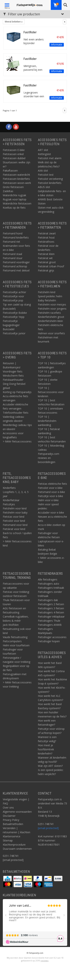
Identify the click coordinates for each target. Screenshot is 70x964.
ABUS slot (44, 187)
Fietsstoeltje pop (13, 300)
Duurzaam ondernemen (17, 848)
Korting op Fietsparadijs (17, 392)
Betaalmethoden (13, 824)
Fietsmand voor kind (15, 525)
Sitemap (8, 840)
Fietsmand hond (12, 233)
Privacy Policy (11, 820)
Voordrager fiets (12, 371)
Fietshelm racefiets (49, 312)
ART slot (43, 150)
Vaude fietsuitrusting (15, 637)
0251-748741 (11, 856)
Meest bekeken (13, 21)
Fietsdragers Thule (49, 620)
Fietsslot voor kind (14, 521)
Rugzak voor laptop (14, 199)
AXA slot (43, 170)
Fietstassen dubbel (14, 158)
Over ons (8, 807)
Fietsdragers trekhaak (51, 587)
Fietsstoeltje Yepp (13, 317)
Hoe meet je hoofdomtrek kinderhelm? (46, 749)
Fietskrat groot (47, 262)
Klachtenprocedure (14, 844)
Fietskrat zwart (47, 233)
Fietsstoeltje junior (14, 333)
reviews (44, 960)
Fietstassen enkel (13, 154)
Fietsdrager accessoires (52, 637)
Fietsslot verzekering (50, 179)
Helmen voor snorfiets (51, 333)
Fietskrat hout (46, 237)
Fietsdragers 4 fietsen (51, 612)
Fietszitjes (9, 504)
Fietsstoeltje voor (13, 296)
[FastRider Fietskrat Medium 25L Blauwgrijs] (13, 36)
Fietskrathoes (46, 241)
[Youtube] (16, 127)
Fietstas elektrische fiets (52, 483)
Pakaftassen (10, 170)
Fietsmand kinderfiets (16, 237)
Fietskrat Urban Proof (51, 266)
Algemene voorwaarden (17, 811)
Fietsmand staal (12, 254)
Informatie (56, 44)
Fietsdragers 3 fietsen (51, 608)
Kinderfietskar (11, 500)
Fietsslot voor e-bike (50, 488)
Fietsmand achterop (15, 266)
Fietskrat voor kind (14, 529)
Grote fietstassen (13, 187)
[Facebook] (9, 127)
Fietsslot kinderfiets (49, 183)
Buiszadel (8, 329)
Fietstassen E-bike (14, 150)
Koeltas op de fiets (14, 207)
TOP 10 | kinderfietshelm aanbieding (47, 421)
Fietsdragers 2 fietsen (51, 604)
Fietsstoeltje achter (14, 292)
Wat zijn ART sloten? (50, 766)
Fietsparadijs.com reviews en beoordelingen (48, 458)
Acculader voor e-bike (51, 512)
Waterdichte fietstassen (17, 203)
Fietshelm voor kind (15, 508)
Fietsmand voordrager (16, 262)
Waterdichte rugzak (14, 195)
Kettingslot (44, 154)
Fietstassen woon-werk (17, 183)
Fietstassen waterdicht (16, 174)
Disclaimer (9, 816)
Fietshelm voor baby (15, 512)
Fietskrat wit (45, 258)
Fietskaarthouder (13, 379)
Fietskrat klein (46, 254)
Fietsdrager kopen (49, 641)
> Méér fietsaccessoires (17, 441)
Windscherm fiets (13, 375)
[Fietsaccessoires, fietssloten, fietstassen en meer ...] (29, 4)
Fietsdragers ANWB (50, 625)
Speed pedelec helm (50, 296)
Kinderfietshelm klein (50, 321)
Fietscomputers (12, 641)
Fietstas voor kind (13, 516)
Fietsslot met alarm (49, 158)
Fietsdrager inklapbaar (51, 616)
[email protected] (48, 828)
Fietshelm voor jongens (52, 308)
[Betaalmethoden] (8, 878)
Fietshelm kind (46, 292)
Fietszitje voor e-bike (50, 496)
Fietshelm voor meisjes (52, 304)
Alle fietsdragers (47, 579)
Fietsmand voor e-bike (51, 492)
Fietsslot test (46, 174)
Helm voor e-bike (48, 500)
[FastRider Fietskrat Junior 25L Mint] (13, 63)
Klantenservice (11, 836)
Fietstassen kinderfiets (16, 179)
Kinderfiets (9, 488)
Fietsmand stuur (12, 258)
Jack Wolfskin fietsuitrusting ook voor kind (17, 629)
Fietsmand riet (11, 241)
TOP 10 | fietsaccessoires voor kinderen (51, 392)
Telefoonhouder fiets (15, 412)
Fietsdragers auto (48, 583)
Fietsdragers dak (48, 600)
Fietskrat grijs (46, 270)
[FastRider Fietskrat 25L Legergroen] (13, 89)
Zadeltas (8, 191)
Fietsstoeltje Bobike (15, 312)
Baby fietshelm (47, 300)
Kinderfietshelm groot (51, 317)
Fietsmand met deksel (16, 270)
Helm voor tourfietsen (16, 645)
